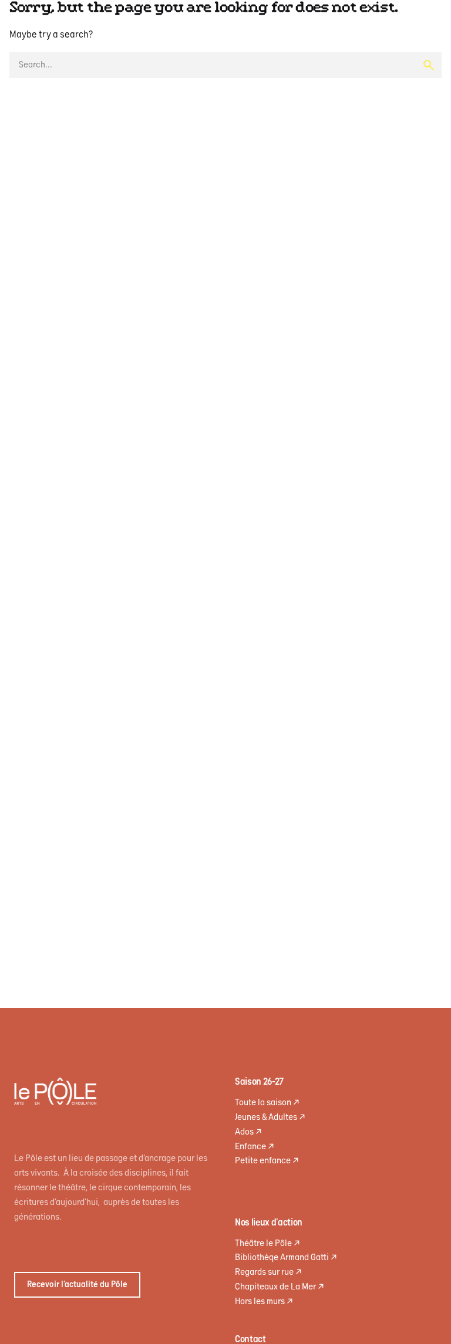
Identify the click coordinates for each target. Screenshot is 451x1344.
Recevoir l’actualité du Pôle (77, 1284)
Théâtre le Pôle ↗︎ (267, 1243)
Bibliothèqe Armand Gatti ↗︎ (286, 1257)
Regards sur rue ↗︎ (268, 1272)
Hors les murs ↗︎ (264, 1301)
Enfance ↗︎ (254, 1146)
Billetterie (220, 80)
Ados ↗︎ (248, 1132)
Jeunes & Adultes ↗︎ (270, 1117)
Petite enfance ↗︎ (267, 1160)
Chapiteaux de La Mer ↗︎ (279, 1286)
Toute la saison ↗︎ (267, 1102)
